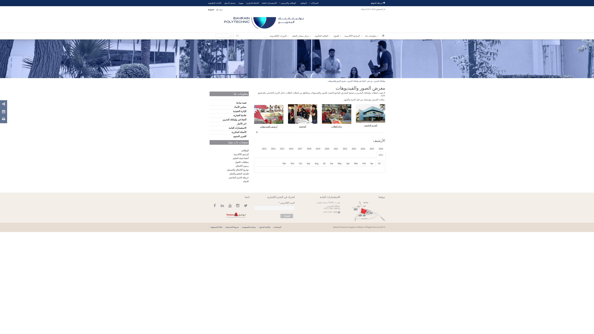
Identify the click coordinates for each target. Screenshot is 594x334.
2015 (282, 149)
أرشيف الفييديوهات (268, 127)
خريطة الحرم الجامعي (239, 177)
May (340, 163)
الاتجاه (246, 181)
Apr (348, 163)
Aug (316, 163)
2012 (381, 155)
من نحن (369, 81)
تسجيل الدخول (229, 3)
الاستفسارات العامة (269, 3)
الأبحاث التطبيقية (214, 3)
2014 (273, 149)
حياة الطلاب (336, 126)
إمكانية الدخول (264, 227)
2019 (318, 149)
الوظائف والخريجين (288, 3)
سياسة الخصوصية (249, 227)
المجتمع (302, 126)
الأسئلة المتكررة (252, 3)
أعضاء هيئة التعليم (241, 158)
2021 (336, 149)
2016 (291, 149)
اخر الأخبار (241, 124)
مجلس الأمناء (240, 107)
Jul (324, 163)
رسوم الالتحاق (242, 166)
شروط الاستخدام (232, 227)
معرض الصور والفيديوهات (337, 81)
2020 (327, 149)
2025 (372, 149)
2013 (264, 149)
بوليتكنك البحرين (379, 81)
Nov (292, 163)
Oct (300, 163)
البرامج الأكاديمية (241, 154)
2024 (363, 149)
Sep (308, 163)
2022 (345, 149)
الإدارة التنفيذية (239, 111)
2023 (354, 149)
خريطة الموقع (377, 3)
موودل (240, 3)
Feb (364, 163)
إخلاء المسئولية (216, 227)
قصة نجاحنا (241, 103)
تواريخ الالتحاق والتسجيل (238, 170)
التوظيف (303, 3)
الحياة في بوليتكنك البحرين (356, 81)
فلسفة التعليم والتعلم (239, 174)
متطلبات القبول (242, 162)
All (379, 163)
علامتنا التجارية (239, 115)
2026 (381, 149)
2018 (309, 149)
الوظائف (245, 150)
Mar (356, 163)
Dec (284, 163)
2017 (300, 149)
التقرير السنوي (239, 136)
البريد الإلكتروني (286, 203)
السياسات (277, 227)
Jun (331, 163)
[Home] (264, 22)
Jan (371, 163)
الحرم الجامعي (370, 125)
